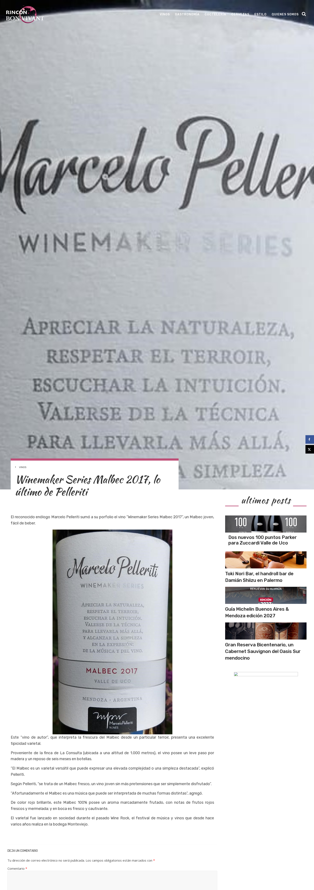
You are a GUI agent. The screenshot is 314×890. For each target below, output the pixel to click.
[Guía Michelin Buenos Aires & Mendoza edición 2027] (266, 595)
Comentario (17, 868)
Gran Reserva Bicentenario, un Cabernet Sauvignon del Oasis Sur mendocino (263, 651)
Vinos (165, 14)
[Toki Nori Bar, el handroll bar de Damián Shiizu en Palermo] (266, 559)
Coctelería (215, 14)
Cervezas (240, 14)
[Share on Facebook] (309, 439)
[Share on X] (309, 449)
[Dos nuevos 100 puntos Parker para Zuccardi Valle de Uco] (266, 524)
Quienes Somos (285, 14)
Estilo (260, 14)
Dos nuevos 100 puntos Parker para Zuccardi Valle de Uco (262, 540)
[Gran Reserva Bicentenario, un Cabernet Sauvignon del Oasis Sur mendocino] (266, 631)
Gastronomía (187, 14)
